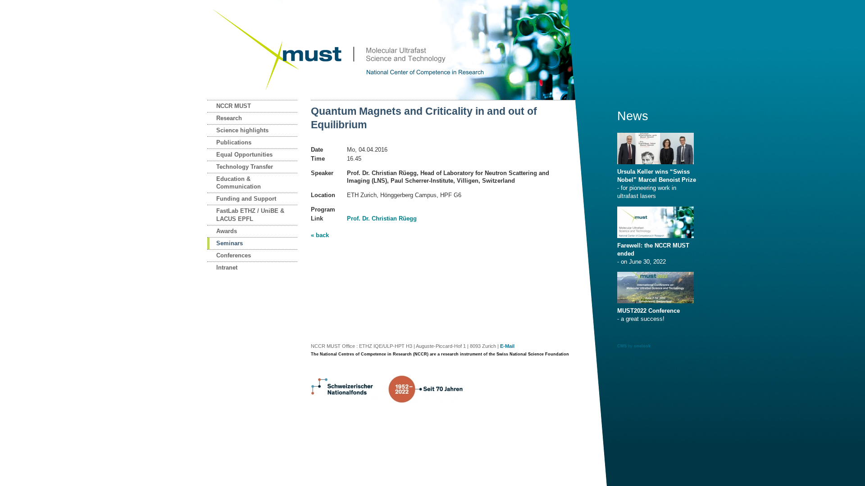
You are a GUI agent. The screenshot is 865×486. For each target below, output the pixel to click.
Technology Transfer (244, 166)
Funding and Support (246, 198)
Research (229, 118)
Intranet (226, 267)
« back (320, 235)
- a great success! (648, 314)
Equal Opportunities (244, 154)
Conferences (233, 255)
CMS (622, 346)
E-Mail (507, 346)
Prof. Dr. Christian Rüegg (382, 218)
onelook (642, 346)
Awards (226, 231)
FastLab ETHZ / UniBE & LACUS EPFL (250, 214)
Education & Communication (238, 183)
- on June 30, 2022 (653, 253)
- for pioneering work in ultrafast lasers (656, 183)
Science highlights (242, 130)
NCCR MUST (233, 106)
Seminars (229, 243)
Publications (233, 142)
